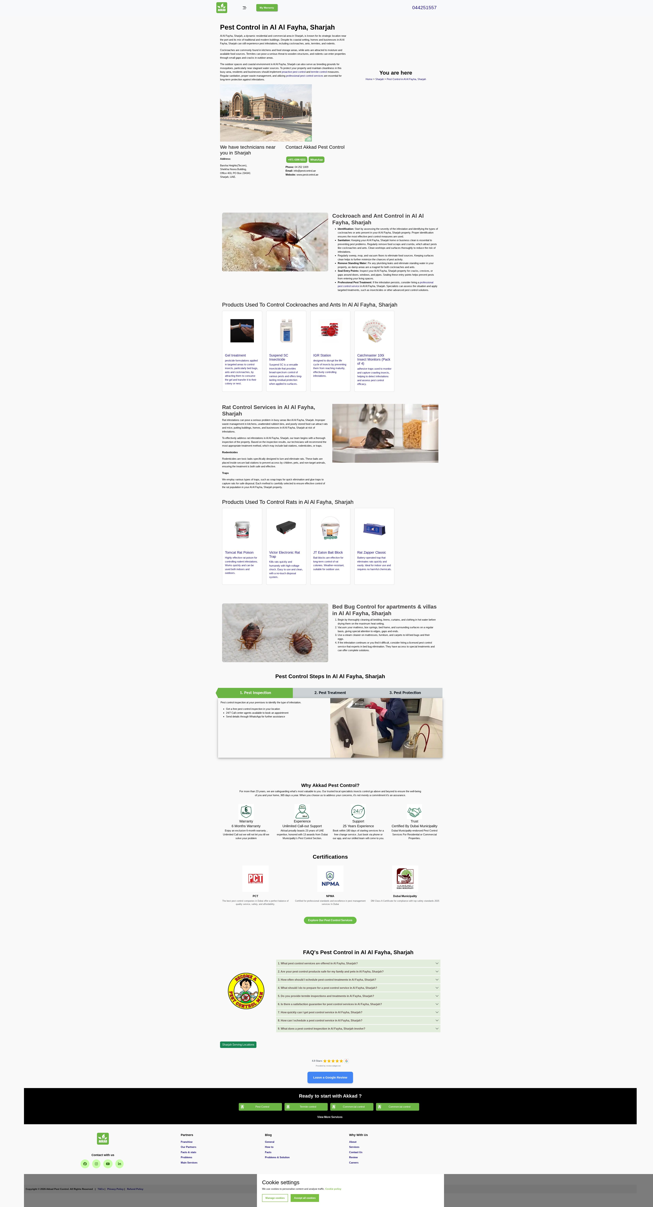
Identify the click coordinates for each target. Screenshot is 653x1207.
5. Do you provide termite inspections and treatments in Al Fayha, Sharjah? (326, 996)
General (269, 1141)
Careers (353, 1162)
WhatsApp (316, 159)
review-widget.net (333, 1066)
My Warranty (267, 7)
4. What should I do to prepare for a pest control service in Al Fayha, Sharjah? (327, 987)
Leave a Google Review (330, 1077)
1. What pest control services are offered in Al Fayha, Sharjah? (318, 963)
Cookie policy (333, 1188)
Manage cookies (275, 1197)
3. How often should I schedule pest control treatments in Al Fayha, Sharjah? (327, 979)
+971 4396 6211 (297, 159)
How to (269, 1146)
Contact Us (355, 1152)
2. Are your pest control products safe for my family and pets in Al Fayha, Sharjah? (331, 971)
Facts (268, 1152)
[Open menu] (244, 8)
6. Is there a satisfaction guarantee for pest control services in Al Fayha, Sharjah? (330, 1004)
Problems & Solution (277, 1157)
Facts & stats (188, 1152)
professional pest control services (304, 75)
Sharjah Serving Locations (238, 1044)
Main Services (189, 1162)
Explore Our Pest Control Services (330, 920)
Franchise (186, 1141)
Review (353, 1157)
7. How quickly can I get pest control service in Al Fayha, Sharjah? (320, 1012)
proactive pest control (293, 71)
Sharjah (379, 79)
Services (354, 1146)
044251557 (424, 7)
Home (369, 79)
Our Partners (188, 1146)
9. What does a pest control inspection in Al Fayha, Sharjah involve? (321, 1028)
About (352, 1141)
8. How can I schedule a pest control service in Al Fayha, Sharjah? (320, 1020)
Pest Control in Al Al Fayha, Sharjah (406, 79)
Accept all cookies (305, 1197)
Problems (186, 1157)
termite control (319, 71)
